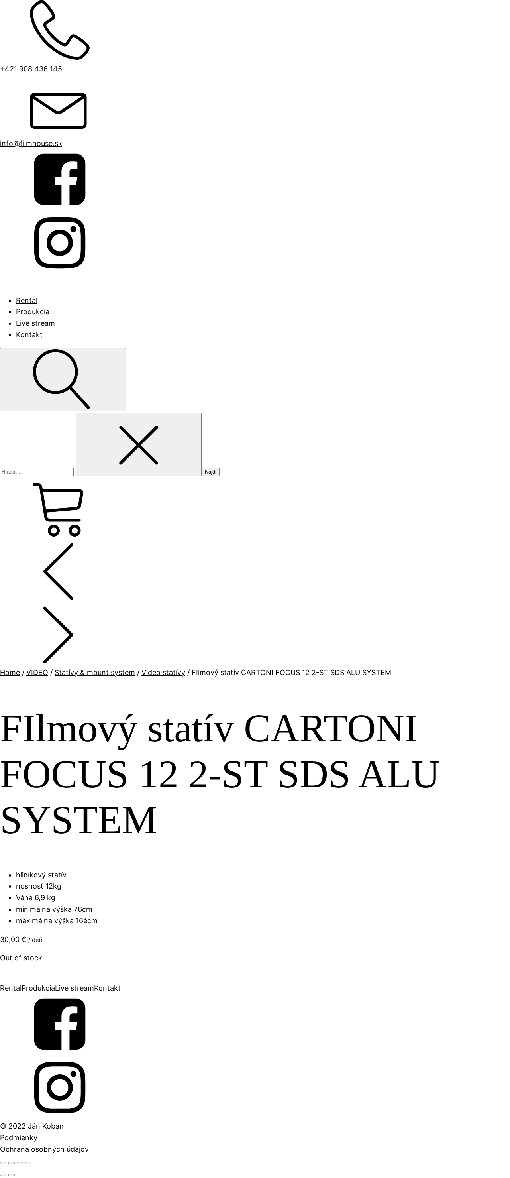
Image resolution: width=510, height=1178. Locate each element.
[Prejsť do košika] (255, 508)
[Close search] (139, 444)
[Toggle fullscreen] (20, 1163)
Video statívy (163, 672)
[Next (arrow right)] (11, 1175)
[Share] (11, 1163)
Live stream (35, 323)
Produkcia (32, 311)
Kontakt (29, 334)
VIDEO (37, 672)
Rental (26, 300)
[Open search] (63, 379)
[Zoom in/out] (28, 1163)
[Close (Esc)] (3, 1163)
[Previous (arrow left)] (3, 1175)
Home (10, 672)
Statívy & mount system (95, 672)
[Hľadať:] (38, 471)
